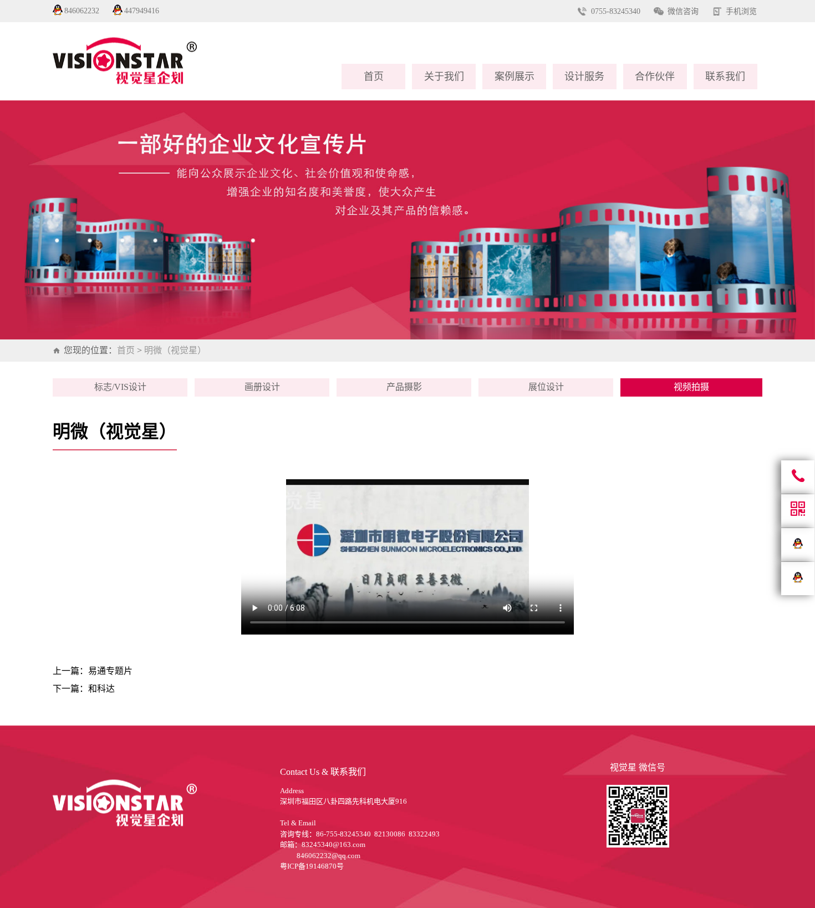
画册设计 (262, 387)
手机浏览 (741, 11)
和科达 (101, 688)
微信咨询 (683, 11)
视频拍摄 (691, 387)
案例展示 (514, 76)
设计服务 (584, 76)
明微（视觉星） (175, 350)
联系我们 (725, 76)
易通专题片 (110, 671)
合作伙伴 (655, 76)
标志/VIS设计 (120, 387)
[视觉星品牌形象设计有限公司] (195, 61)
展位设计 (546, 387)
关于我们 (444, 76)
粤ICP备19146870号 (312, 866)
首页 (374, 76)
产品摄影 (404, 387)
